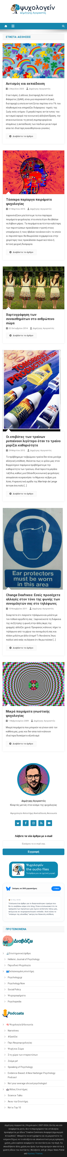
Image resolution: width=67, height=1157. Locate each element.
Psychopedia (14, 1001)
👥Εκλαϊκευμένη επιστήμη (20, 971)
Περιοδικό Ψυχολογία (19, 965)
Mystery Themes (35, 1153)
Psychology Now (16, 983)
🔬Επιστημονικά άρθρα (18, 953)
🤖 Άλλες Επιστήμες (17, 1089)
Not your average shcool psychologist (27, 1083)
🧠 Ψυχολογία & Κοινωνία (19, 1024)
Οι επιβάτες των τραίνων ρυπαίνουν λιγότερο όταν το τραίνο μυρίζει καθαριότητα (33, 441)
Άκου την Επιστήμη (18, 1101)
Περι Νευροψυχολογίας (20, 1042)
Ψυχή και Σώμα (16, 1048)
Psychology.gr (15, 977)
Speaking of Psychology (20, 1067)
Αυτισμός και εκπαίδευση (25, 84)
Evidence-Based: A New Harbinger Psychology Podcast (31, 1075)
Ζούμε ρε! (13, 1061)
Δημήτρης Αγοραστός (40, 89)
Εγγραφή (33, 851)
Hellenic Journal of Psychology (24, 959)
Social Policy (14, 989)
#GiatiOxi (12, 1036)
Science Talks (15, 1095)
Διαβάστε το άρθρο (23, 136)
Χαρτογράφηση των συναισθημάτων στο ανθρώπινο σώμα (30, 319)
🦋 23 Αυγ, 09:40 (14, 900)
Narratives (13, 1030)
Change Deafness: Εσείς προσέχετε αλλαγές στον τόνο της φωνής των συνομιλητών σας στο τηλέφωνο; (33, 599)
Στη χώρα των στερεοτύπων (23, 1054)
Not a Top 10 (14, 1107)
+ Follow (56, 888)
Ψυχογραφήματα (17, 995)
